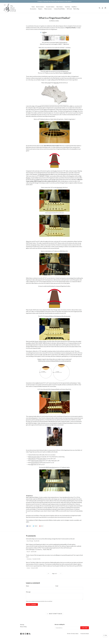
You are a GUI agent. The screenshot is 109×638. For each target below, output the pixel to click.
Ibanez (44, 341)
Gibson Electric (32, 458)
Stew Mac (56, 82)
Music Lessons (48, 9)
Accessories (33, 9)
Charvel (36, 341)
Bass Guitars (60, 6)
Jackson (41, 341)
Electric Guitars (40, 6)
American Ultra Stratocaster (63, 316)
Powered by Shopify (84, 633)
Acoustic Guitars (50, 6)
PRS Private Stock (50, 467)
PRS (32, 464)
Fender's (39, 359)
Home (33, 6)
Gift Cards (69, 9)
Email (56, 586)
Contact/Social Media (59, 9)
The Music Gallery (74, 633)
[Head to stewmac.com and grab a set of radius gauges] (54, 104)
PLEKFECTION (67, 73)
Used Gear (67, 6)
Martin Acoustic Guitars (34, 456)
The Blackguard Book (43, 174)
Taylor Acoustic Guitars (37, 460)
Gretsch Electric (35, 462)
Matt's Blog (76, 9)
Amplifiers (74, 6)
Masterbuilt (59, 187)
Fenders (55, 171)
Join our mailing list (59, 624)
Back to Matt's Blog (55, 613)
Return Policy (23, 626)
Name (27, 586)
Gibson (27, 241)
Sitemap (22, 624)
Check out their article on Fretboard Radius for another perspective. (54, 361)
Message (28, 592)
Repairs (40, 9)
